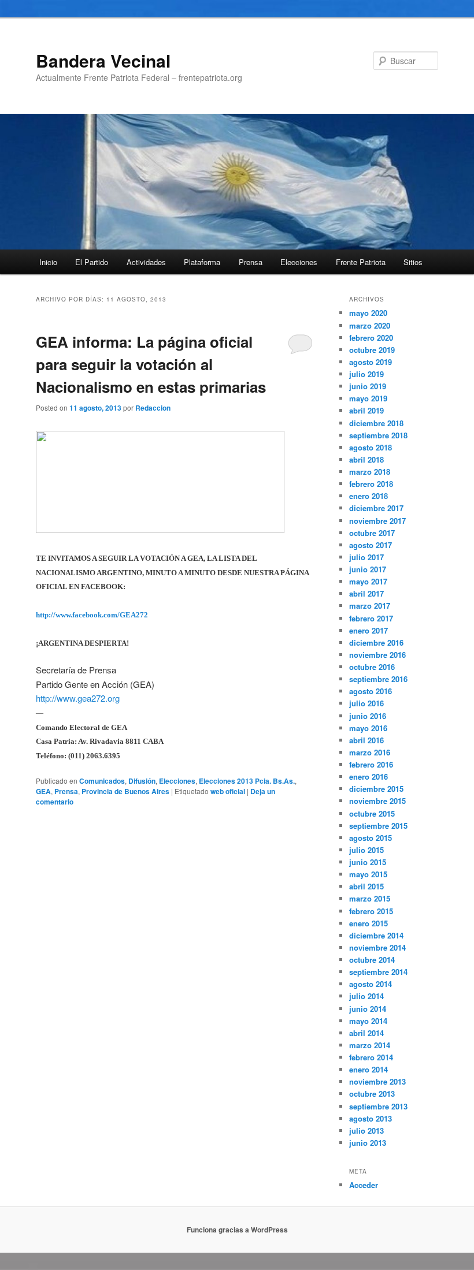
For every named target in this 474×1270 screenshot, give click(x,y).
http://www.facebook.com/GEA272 (92, 614)
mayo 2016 (368, 727)
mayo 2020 (368, 312)
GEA (43, 791)
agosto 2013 (370, 1118)
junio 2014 (367, 1008)
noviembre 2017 (377, 520)
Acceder (363, 1184)
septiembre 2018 (378, 435)
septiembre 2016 (378, 678)
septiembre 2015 (378, 825)
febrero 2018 (371, 483)
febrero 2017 (371, 618)
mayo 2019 (368, 398)
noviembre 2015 (377, 800)
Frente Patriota (361, 261)
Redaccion (153, 408)
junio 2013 (367, 1142)
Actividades (146, 261)
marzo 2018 (369, 471)
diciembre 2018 (376, 423)
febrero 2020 (371, 337)
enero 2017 (368, 630)
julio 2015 (366, 849)
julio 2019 (366, 373)
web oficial (227, 791)
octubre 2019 (372, 349)
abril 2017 (366, 593)
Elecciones (298, 261)
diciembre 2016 (376, 642)
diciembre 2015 (376, 788)
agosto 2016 (370, 691)
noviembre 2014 (377, 947)
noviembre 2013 (377, 1081)
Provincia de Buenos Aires (125, 791)
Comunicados (102, 781)
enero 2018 (368, 495)
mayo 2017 (368, 581)
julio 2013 (366, 1130)
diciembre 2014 (376, 935)
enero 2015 (368, 923)
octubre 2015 (372, 813)
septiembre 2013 (378, 1106)
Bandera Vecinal (103, 60)
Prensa (250, 261)
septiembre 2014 (378, 971)
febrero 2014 (371, 1057)
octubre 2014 (372, 959)
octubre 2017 (372, 532)
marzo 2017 (369, 605)
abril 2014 (366, 1032)
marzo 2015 (369, 898)
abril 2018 (366, 459)
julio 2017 (366, 557)
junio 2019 (367, 386)
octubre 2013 (372, 1093)
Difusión (141, 781)
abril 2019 (366, 410)
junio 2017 (367, 569)
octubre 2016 (372, 666)
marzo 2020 (369, 325)
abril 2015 (366, 886)
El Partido (91, 261)
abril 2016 (366, 740)
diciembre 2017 (376, 507)
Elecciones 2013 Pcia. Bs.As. (247, 781)
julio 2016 (366, 703)
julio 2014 (366, 995)
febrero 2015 (371, 911)
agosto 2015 (370, 837)
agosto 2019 (370, 361)
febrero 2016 (371, 764)
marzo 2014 (369, 1045)
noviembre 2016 (377, 654)
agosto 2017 (370, 544)
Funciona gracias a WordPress (237, 1229)
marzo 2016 (369, 752)
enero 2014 (368, 1069)
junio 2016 (367, 715)
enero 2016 (368, 776)
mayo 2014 (368, 1020)
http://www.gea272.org (78, 698)
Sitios (413, 261)
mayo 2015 (368, 874)
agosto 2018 (370, 447)
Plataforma (202, 261)
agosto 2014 (370, 983)
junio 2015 (367, 861)
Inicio (48, 261)
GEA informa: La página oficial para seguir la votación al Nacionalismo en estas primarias (151, 364)
